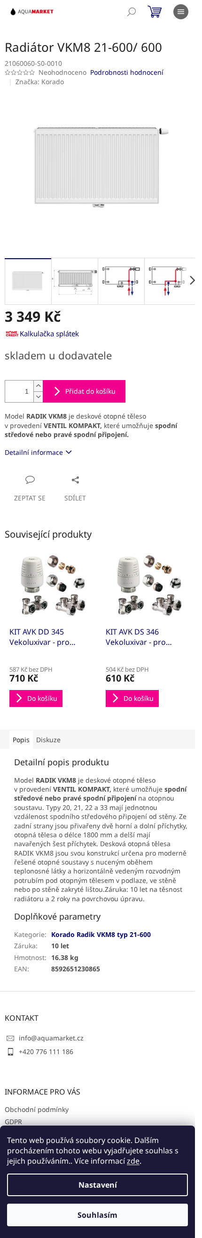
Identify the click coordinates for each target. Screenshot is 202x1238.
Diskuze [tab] (48, 739)
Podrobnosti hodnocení (126, 72)
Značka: (40, 81)
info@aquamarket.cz (51, 1037)
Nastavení (97, 1185)
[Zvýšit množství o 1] (38, 386)
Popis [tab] (21, 739)
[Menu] (180, 11)
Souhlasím (97, 1215)
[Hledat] (131, 11)
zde (133, 1161)
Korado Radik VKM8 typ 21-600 (101, 934)
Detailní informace (34, 452)
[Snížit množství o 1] (38, 396)
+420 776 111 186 (46, 1051)
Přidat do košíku (90, 391)
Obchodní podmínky (37, 1109)
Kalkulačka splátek (49, 333)
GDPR (13, 1121)
